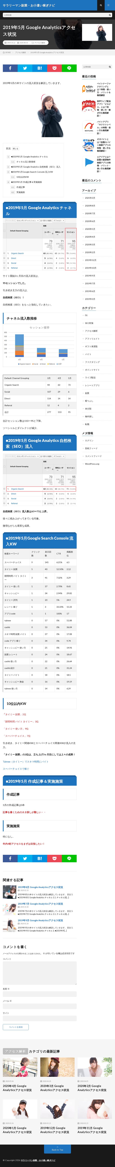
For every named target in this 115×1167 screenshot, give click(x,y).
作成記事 (18, 187)
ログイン (89, 440)
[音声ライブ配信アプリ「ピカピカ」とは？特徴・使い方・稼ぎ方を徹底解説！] (89, 106)
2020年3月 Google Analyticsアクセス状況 (54, 1088)
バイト (88, 354)
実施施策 (18, 192)
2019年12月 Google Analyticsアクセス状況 (54, 1130)
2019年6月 (90, 291)
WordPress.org (92, 464)
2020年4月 (90, 236)
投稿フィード (91, 448)
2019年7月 (90, 283)
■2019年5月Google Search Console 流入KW (30, 172)
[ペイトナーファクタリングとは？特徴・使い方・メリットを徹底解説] (89, 89)
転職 (87, 424)
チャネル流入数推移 (23, 161)
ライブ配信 (90, 377)
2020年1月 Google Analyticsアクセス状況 (17, 1130)
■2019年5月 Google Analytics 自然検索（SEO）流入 (34, 166)
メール (7, 1001)
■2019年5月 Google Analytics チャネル (28, 156)
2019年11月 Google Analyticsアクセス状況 (92, 1130)
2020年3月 (90, 244)
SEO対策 (89, 323)
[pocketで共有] (54, 68)
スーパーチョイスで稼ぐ (16, 768)
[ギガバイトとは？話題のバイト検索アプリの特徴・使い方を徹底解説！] (89, 144)
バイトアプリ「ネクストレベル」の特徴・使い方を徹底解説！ (104, 127)
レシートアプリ (92, 385)
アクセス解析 (39, 43)
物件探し (89, 416)
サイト (6, 1013)
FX (86, 315)
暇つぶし (89, 401)
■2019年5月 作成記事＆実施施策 (25, 182)
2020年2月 (90, 252)
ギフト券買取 (91, 346)
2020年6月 (90, 221)
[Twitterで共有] (25, 68)
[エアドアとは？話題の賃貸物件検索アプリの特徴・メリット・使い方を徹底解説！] (89, 162)
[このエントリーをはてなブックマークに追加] (39, 68)
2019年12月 (90, 260)
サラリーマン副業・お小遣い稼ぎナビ (38, 1160)
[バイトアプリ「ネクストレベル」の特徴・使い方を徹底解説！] (89, 127)
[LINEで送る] (69, 68)
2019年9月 (90, 275)
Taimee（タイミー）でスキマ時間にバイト (26, 761)
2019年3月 (90, 299)
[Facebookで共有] (10, 68)
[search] (110, 15)
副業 (87, 393)
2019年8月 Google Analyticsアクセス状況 (40, 887)
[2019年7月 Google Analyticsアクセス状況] (9, 908)
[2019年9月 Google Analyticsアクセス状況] (9, 925)
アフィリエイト (92, 338)
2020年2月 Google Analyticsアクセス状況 (92, 1088)
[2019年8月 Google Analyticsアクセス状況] (9, 892)
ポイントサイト (92, 369)
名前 (6, 989)
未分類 (88, 408)
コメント (7, 959)
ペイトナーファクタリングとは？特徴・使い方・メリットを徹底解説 (104, 89)
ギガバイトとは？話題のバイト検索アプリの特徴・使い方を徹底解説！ (104, 145)
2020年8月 (90, 205)
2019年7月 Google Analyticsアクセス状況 (40, 903)
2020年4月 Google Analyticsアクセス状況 (17, 1088)
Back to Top (57, 1149)
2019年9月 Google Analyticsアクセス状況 (40, 920)
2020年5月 (90, 229)
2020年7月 (90, 213)
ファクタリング (92, 362)
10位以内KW (20, 177)
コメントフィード (93, 456)
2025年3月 (90, 198)
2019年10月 (90, 268)
